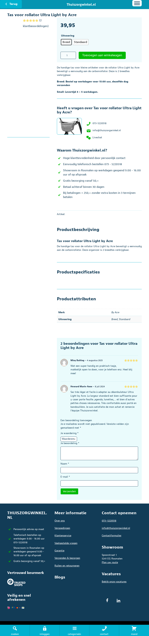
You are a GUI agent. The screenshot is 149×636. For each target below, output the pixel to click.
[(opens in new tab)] (16, 582)
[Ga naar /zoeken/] (15, 630)
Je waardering (69, 433)
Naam (65, 463)
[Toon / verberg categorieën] (137, 3)
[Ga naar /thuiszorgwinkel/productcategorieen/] (74, 630)
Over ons (60, 520)
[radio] (66, 42)
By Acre (115, 312)
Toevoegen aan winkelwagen (102, 55)
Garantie (59, 550)
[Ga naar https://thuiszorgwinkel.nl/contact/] (104, 630)
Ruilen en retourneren (67, 565)
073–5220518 (109, 520)
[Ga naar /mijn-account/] (44, 630)
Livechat (97, 137)
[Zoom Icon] (28, 81)
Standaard (124, 319)
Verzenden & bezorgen (67, 558)
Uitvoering (67, 35)
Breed (114, 319)
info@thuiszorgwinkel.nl (106, 130)
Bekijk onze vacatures (114, 581)
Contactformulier (111, 535)
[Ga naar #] (134, 630)
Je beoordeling (70, 443)
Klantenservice (63, 535)
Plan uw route (110, 562)
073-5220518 (99, 123)
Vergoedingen (62, 528)
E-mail (65, 476)
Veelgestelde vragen (66, 543)
